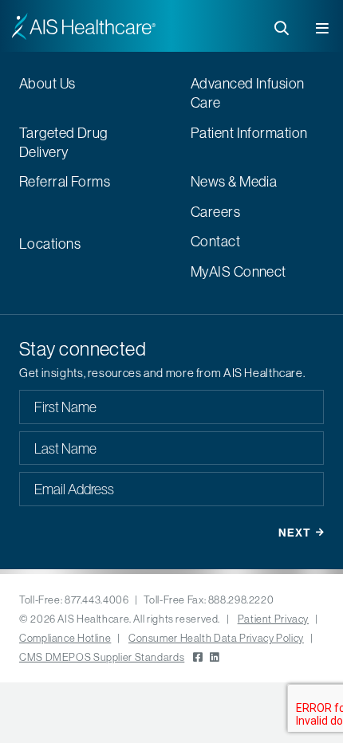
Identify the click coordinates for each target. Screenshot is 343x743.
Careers (215, 211)
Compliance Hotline (65, 637)
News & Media (234, 181)
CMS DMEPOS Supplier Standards (101, 657)
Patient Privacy (273, 618)
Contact (215, 241)
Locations (50, 243)
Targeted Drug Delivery (63, 142)
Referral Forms (64, 181)
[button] (323, 25)
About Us (47, 83)
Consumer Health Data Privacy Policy (216, 637)
